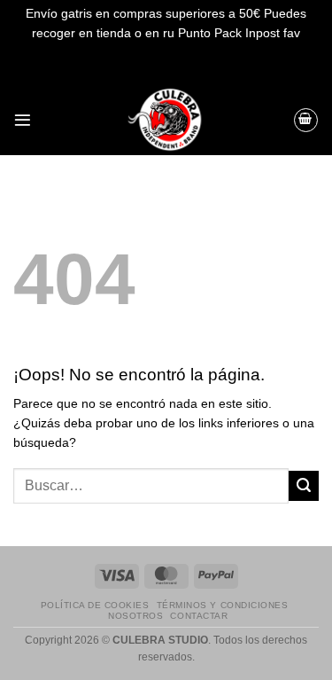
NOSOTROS (135, 616)
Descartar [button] (166, 52)
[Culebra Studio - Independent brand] (166, 119)
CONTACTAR (199, 616)
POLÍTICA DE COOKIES (95, 605)
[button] (22, 120)
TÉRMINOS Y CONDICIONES (222, 605)
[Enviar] (304, 486)
